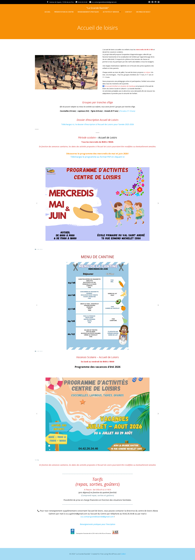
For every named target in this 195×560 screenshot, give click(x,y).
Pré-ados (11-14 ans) (127, 111)
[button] (158, 203)
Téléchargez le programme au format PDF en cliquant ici (97, 156)
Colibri (123, 554)
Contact (128, 12)
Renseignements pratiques (88, 12)
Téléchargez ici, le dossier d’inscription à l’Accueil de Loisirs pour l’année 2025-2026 (97, 124)
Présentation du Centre (64, 12)
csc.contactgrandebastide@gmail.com (97, 516)
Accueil (47, 12)
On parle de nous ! (143, 12)
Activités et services (111, 12)
